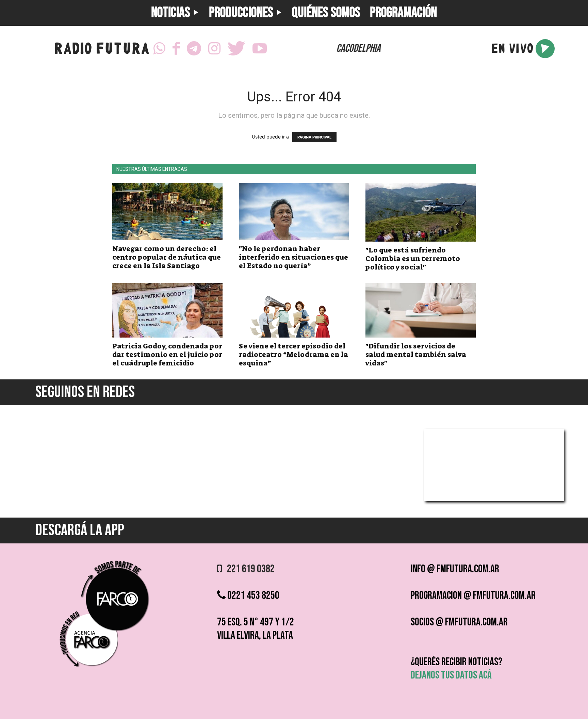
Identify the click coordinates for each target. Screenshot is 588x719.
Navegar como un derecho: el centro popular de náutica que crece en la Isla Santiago (166, 257)
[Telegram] (194, 48)
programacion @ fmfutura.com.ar (473, 595)
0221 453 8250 (252, 595)
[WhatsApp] (159, 48)
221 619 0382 (248, 569)
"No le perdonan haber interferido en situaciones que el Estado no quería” (293, 257)
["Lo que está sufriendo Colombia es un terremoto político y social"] (420, 212)
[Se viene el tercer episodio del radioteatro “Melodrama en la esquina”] (294, 310)
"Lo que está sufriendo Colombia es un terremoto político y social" (412, 258)
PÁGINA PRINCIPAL (314, 137)
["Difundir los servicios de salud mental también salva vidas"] (420, 310)
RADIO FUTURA (101, 50)
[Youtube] (259, 48)
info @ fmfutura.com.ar (455, 569)
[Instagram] (214, 48)
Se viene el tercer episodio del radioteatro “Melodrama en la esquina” (293, 354)
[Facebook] (176, 48)
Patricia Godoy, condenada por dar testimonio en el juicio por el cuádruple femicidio (167, 354)
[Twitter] (236, 48)
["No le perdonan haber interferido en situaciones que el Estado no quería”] (294, 212)
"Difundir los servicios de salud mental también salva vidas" (415, 354)
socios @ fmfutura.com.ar (459, 622)
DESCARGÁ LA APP (79, 530)
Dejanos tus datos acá (451, 675)
